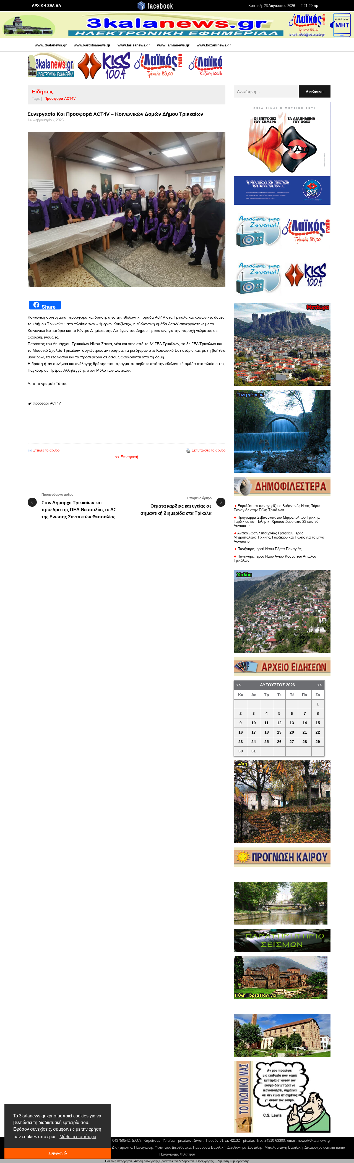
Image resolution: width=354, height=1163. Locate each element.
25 (266, 742)
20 (292, 732)
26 (279, 742)
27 (292, 742)
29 (318, 742)
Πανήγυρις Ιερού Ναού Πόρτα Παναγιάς (269, 549)
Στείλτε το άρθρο (46, 450)
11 (266, 723)
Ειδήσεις (43, 91)
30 (240, 751)
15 (318, 723)
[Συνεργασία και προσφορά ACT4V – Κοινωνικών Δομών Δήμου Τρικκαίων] (126, 209)
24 (253, 742)
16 (240, 732)
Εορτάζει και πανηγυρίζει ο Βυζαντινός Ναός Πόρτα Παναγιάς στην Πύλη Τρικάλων (277, 508)
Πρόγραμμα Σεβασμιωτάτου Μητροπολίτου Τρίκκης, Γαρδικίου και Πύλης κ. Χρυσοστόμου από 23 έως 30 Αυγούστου (277, 521)
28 (305, 742)
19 (279, 732)
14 (305, 723)
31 (253, 751)
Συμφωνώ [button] (57, 1153)
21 (305, 732)
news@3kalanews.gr (314, 1140)
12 (279, 723)
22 (318, 732)
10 (253, 723)
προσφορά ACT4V (60, 98)
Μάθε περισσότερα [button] (77, 1136)
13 (292, 723)
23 (240, 742)
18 (266, 732)
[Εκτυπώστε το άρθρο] (188, 450)
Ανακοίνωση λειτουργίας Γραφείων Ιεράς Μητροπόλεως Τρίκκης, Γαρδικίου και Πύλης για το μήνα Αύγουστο (279, 537)
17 (253, 732)
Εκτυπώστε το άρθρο (208, 450)
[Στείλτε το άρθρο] (30, 450)
